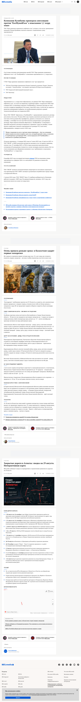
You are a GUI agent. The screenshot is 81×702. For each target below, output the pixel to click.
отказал (31, 158)
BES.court (49, 1)
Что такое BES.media (69, 671)
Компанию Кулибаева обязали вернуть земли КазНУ (21, 195)
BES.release (50, 671)
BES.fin (33, 1)
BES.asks (20, 684)
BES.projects (58, 1)
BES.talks (4, 686)
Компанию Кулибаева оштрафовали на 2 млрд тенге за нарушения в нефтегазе (29, 197)
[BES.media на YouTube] (74, 665)
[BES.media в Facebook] (59, 665)
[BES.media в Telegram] (71, 665)
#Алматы (6, 644)
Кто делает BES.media (53, 674)
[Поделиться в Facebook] (37, 35)
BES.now (26, 1)
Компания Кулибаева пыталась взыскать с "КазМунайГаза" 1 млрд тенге (27, 192)
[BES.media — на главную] (7, 2)
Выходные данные (68, 674)
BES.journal (21, 681)
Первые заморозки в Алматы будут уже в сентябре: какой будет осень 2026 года (29, 419)
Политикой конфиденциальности (39, 694)
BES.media (10, 35)
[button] (75, 2)
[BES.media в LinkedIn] (67, 665)
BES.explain (5, 684)
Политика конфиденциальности (53, 680)
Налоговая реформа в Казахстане (23, 677)
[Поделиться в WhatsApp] (40, 35)
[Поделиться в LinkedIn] (35, 35)
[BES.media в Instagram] (63, 665)
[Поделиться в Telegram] (43, 35)
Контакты (50, 677)
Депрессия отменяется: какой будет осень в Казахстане (21, 417)
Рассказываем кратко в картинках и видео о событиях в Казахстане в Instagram (29, 209)
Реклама (66, 677)
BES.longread (41, 1)
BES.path (20, 686)
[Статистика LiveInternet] (65, 684)
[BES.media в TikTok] (78, 665)
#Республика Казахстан (9, 434)
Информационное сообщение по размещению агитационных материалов (55, 685)
